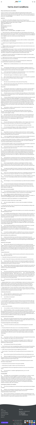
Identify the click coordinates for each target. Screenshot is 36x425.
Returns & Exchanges (4, 413)
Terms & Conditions (4, 412)
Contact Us (3, 415)
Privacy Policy (3, 410)
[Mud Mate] (18, 2)
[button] (32, 1)
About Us (2, 417)
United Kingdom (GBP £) (18, 420)
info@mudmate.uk (24, 414)
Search (2, 409)
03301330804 (23, 413)
